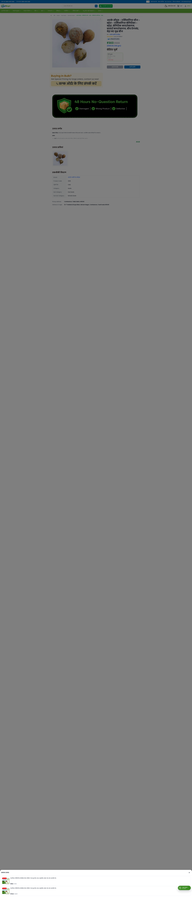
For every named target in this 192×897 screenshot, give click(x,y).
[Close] (189, 872)
